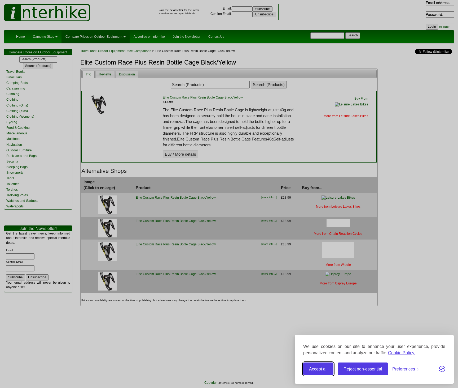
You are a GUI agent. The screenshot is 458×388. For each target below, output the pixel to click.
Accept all (318, 369)
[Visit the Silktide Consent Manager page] (442, 369)
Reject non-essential (363, 369)
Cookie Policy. (401, 353)
